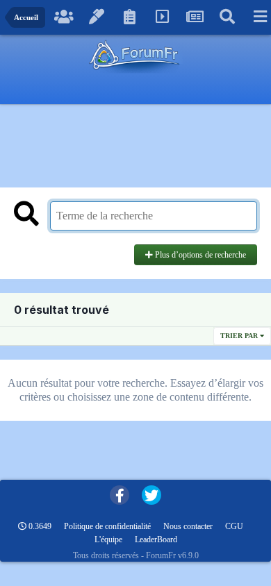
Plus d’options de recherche (199, 255)
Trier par (240, 336)
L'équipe (108, 539)
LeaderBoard (156, 539)
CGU (234, 526)
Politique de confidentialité (107, 526)
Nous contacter (188, 526)
